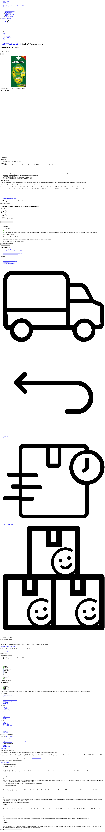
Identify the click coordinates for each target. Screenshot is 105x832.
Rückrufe (5, 718)
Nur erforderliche (9, 760)
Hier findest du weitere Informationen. (7, 646)
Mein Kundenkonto (6, 698)
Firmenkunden (6, 702)
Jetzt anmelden (6, 22)
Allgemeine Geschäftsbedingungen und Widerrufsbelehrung (14, 741)
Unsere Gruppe (6, 724)
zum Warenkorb (6, 3)
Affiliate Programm (6, 717)
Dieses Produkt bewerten (5, 203)
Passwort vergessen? (7, 709)
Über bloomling (6, 723)
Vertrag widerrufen (4, 748)
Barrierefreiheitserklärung (8, 742)
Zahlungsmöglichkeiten (9, 14)
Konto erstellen (6, 27)
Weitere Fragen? (6, 703)
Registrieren (5, 708)
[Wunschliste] (4, 29)
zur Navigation (6, 1)
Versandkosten (8, 13)
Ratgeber (4, 716)
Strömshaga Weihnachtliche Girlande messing (11, 259)
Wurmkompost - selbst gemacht (9, 249)
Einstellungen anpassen (17, 760)
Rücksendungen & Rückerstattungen (10, 700)
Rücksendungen (8, 12)
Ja (19, 241)
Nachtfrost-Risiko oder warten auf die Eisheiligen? (12, 253)
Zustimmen (3, 760)
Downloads (4, 196)
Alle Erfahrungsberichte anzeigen (7, 243)
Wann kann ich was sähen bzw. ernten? (10, 254)
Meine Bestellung (6, 696)
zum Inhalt (5, 2)
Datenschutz (5, 739)
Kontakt (6, 15)
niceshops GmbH (9, 736)
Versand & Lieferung (7, 697)
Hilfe (4, 10)
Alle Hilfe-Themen (9, 16)
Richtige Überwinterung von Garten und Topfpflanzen (13, 250)
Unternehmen (5, 745)
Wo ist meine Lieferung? (7, 710)
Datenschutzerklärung (36, 758)
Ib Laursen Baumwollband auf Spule (10, 261)
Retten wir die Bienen (7, 251)
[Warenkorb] (54, 31)
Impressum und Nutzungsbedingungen (10, 738)
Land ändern (10, 734)
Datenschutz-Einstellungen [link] (8, 743)
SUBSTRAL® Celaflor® (10, 44)
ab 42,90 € (14, 5)
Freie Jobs (5, 726)
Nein (23, 241)
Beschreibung (4, 157)
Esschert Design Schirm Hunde (9, 263)
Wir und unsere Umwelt (7, 725)
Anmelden (5, 707)
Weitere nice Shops (6, 746)
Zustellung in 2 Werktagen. (8, 7)
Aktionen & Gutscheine (7, 701)
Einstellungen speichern (5, 829)
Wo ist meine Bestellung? (10, 11)
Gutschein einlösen (6, 711)
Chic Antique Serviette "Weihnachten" (10, 258)
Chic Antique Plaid (6, 262)
